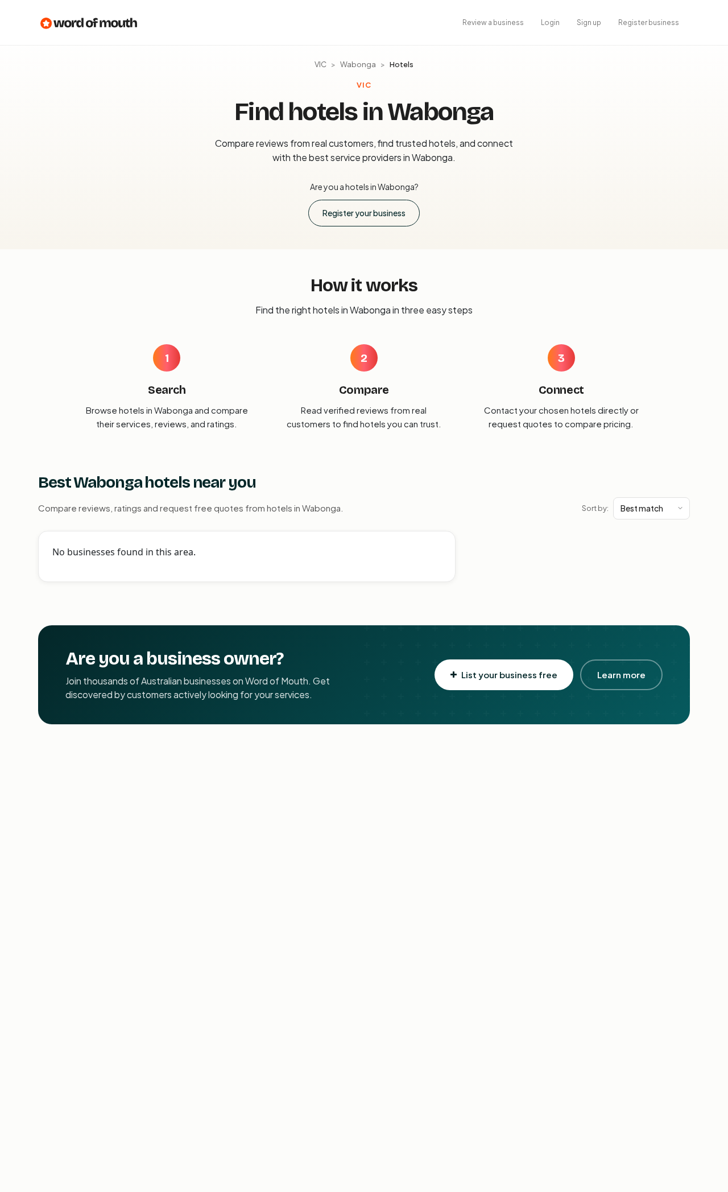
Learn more (621, 674)
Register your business (364, 213)
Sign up (589, 22)
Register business (648, 22)
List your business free (509, 674)
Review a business (493, 22)
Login (550, 22)
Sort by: (595, 508)
